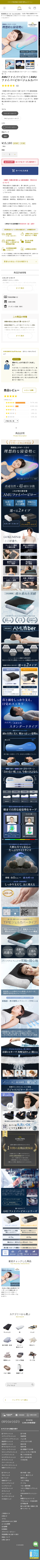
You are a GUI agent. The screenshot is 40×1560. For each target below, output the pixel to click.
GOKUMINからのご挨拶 (9, 1521)
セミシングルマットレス (9, 1452)
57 (17, 86)
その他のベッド (6, 1499)
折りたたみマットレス (9, 1446)
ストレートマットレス (9, 1449)
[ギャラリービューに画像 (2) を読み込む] (19, 64)
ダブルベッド (6, 1491)
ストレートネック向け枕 (28, 1452)
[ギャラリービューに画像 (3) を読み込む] (30, 64)
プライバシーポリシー (9, 1532)
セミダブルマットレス (9, 1457)
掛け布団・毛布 (25, 1472)
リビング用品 (25, 1480)
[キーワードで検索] (32, 1384)
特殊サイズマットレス (9, 1468)
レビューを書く (29, 390)
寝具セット (24, 1478)
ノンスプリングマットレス (10, 1439)
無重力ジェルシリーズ (27, 1498)
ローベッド (5, 1478)
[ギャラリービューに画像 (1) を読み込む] (9, 64)
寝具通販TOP (4, 13)
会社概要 (4, 1526)
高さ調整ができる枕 (27, 1449)
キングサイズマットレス (9, 1465)
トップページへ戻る (20, 1400)
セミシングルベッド (8, 1483)
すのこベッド (6, 1475)
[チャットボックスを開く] (35, 1544)
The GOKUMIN (16, 13)
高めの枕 (23, 1444)
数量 (3, 150)
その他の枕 (24, 1460)
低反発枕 (23, 1436)
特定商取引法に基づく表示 (10, 1534)
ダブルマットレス (7, 1460)
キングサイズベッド (8, 1496)
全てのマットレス (7, 1433)
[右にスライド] (37, 65)
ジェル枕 (23, 1439)
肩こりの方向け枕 (26, 1454)
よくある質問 (6, 1524)
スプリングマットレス (9, 1436)
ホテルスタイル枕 (26, 1441)
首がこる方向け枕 (26, 1457)
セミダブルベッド (7, 1488)
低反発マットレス (7, 1444)
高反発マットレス (7, 1441)
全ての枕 (23, 1433)
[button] (4, 8)
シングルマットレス (8, 1454)
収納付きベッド (6, 1480)
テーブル (23, 1483)
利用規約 (4, 1529)
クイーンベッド (6, 1494)
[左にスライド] (2, 65)
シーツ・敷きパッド (27, 1475)
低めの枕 (23, 1446)
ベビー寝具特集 (25, 1486)
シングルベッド (6, 1486)
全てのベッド (6, 1472)
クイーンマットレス (8, 1462)
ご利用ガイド (6, 1513)
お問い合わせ (6, 1540)
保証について (6, 1537)
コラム (4, 1519)
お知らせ (4, 1516)
